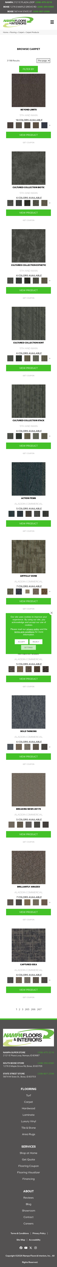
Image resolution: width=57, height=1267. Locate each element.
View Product (28, 135)
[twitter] (31, 1248)
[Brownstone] (28, 513)
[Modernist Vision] (27, 591)
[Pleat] (36, 358)
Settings (28, 647)
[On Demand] (37, 824)
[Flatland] (44, 125)
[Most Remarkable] (19, 591)
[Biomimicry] (28, 168)
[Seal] (44, 747)
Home (5, 32)
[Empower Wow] (36, 902)
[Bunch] (19, 358)
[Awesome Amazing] (36, 591)
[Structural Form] (45, 669)
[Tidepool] (28, 479)
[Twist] (44, 358)
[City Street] (45, 513)
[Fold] (27, 358)
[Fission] (36, 747)
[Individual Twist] (28, 669)
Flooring (13, 32)
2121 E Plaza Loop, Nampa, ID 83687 (21, 1055)
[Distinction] (44, 203)
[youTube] (26, 1248)
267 (39, 1009)
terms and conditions (24, 632)
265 (27, 1009)
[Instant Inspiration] (44, 902)
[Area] (28, 90)
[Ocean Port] (20, 513)
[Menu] (52, 22)
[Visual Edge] (11, 669)
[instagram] (35, 1248)
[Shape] (28, 712)
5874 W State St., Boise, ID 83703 (19, 1076)
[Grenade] (19, 747)
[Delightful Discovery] (28, 556)
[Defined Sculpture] (20, 669)
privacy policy (32, 629)
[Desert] (19, 125)
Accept (21, 642)
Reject (36, 642)
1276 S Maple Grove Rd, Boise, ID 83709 (22, 1066)
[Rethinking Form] (37, 669)
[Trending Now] (28, 789)
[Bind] (28, 323)
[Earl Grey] (37, 513)
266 (33, 1009)
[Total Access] (45, 824)
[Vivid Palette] (44, 591)
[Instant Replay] (28, 824)
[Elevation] (27, 125)
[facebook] (21, 1248)
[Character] (19, 203)
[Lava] (27, 747)
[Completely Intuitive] (27, 902)
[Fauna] (36, 125)
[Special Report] (20, 824)
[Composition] (36, 203)
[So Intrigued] (28, 867)
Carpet (21, 32)
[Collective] (27, 203)
